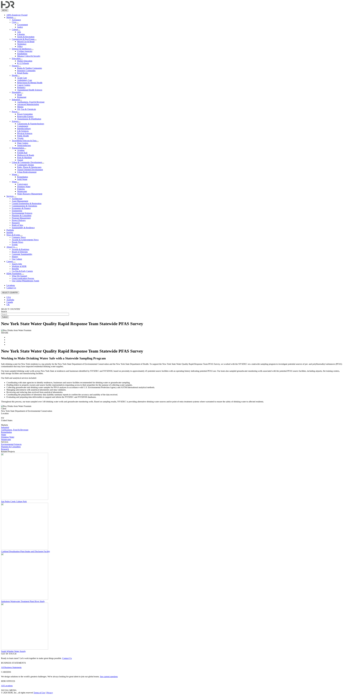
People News (17, 242)
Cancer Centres (23, 85)
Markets (10, 17)
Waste (14, 174)
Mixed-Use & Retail (25, 41)
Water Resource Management (29, 194)
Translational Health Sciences (29, 90)
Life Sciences (23, 131)
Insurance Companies (26, 70)
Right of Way (17, 225)
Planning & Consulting (21, 215)
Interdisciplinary (24, 128)
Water (14, 182)
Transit (20, 160)
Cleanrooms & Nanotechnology (30, 124)
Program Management (21, 218)
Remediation (22, 177)
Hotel (19, 95)
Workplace (21, 44)
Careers (9, 261)
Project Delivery (19, 220)
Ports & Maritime (24, 157)
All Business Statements (11, 667)
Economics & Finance (21, 208)
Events (15, 244)
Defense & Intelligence (21, 49)
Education (16, 58)
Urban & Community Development (27, 162)
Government (22, 24)
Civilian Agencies (24, 51)
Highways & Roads (25, 155)
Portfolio (10, 230)
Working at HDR (19, 266)
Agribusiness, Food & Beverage (30, 102)
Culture (15, 29)
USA (8, 297)
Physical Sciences (24, 133)
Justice (20, 27)
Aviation (20, 150)
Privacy (49, 693)
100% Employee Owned (16, 15)
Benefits (15, 269)
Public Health (23, 136)
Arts (19, 32)
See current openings (109, 676)
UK (8, 304)
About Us (10, 247)
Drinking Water (23, 186)
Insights (9, 232)
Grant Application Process (23, 278)
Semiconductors (24, 145)
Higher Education (24, 61)
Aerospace (16, 20)
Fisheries (21, 189)
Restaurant (21, 97)
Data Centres (22, 143)
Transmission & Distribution (29, 119)
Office (20, 46)
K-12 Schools (23, 63)
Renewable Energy (25, 116)
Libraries (21, 34)
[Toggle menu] (15, 18)
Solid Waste (22, 179)
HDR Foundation (14, 273)
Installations (22, 53)
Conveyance (22, 184)
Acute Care (22, 78)
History (15, 256)
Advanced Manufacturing (28, 104)
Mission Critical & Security (28, 56)
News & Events (13, 235)
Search (4, 311)
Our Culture (17, 259)
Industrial (16, 99)
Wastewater (22, 191)
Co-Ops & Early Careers (22, 271)
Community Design (25, 165)
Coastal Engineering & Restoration (26, 203)
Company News (19, 237)
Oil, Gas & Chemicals (26, 109)
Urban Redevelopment (26, 172)
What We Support (19, 276)
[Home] (7, 7)
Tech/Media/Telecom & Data (24, 140)
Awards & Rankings (20, 249)
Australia (10, 300)
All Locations (7, 686)
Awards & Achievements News (25, 240)
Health (14, 75)
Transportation (18, 148)
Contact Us (11, 288)
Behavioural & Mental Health (29, 82)
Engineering (17, 211)
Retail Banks (22, 73)
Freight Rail (22, 153)
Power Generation (25, 114)
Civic (14, 22)
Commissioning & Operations (24, 206)
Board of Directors (20, 252)
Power (14, 111)
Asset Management (20, 201)
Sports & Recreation (25, 37)
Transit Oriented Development (30, 169)
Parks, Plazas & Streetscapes (29, 167)
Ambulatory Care (24, 80)
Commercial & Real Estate (23, 39)
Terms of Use (39, 693)
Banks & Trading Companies (29, 68)
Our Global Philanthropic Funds (25, 281)
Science (15, 121)
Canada (9, 302)
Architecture (17, 198)
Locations (10, 285)
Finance (15, 66)
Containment (22, 126)
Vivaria (20, 138)
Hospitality (16, 92)
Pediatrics (21, 87)
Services (10, 196)
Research (16, 223)
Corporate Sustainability (22, 254)
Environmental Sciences (22, 213)
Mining (20, 107)
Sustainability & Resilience (23, 227)
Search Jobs (17, 264)
